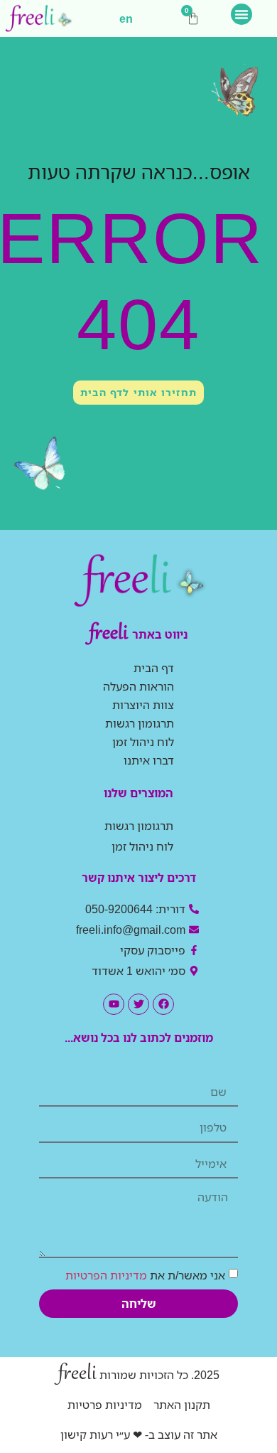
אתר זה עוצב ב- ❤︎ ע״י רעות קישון (138, 1434)
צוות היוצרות (143, 705)
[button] (241, 14)
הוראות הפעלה (138, 686)
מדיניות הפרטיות (106, 1274)
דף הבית (154, 668)
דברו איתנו (149, 760)
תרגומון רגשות (139, 723)
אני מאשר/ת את (145, 1274)
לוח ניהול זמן (143, 742)
